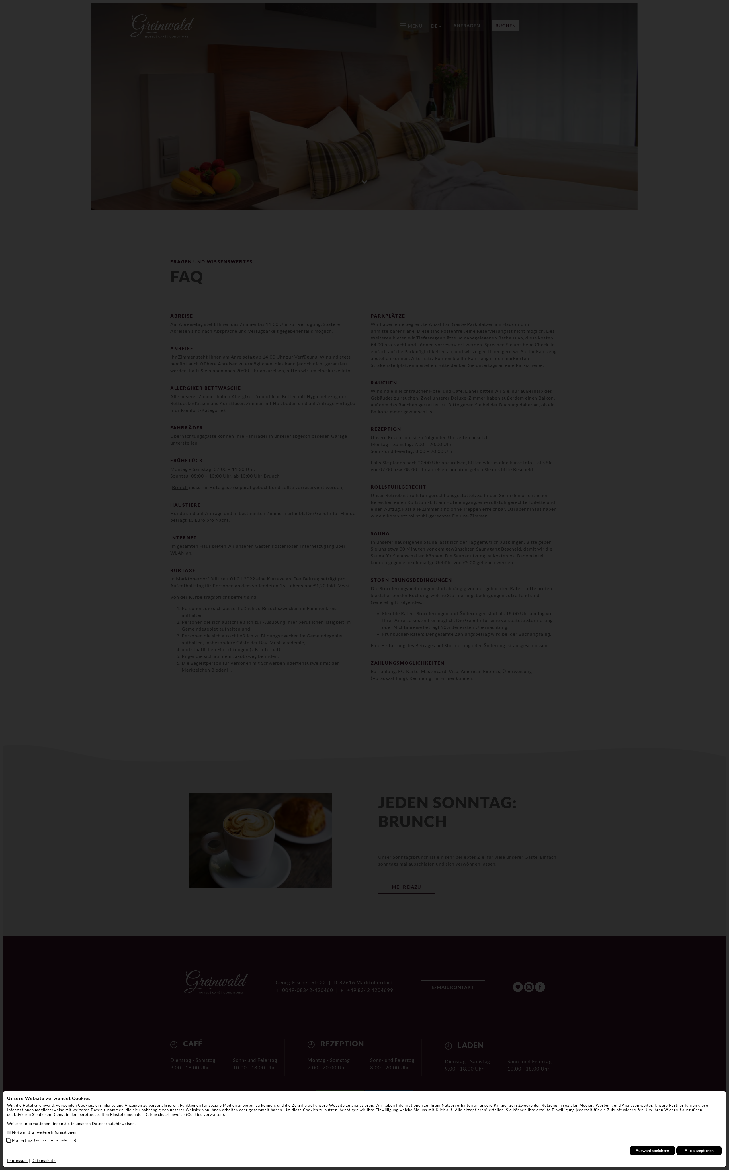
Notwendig (45, 1132)
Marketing (44, 1140)
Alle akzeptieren (699, 1150)
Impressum (17, 1160)
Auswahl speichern (652, 1150)
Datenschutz (44, 1160)
